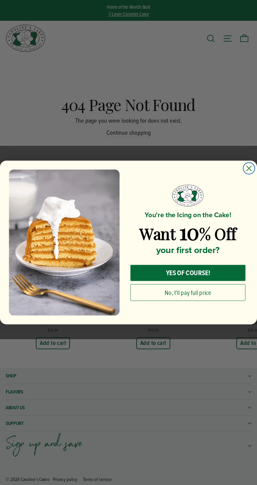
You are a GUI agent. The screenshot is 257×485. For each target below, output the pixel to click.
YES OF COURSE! (188, 273)
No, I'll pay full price (188, 292)
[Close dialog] (249, 168)
